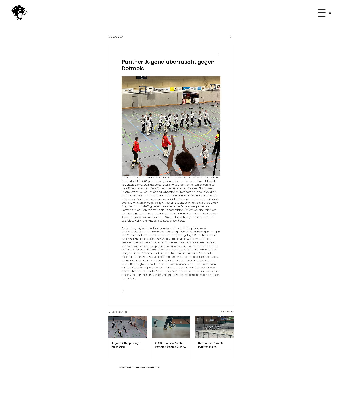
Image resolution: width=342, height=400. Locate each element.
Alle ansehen (227, 311)
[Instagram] (330, 12)
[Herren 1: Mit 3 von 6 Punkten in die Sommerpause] (214, 327)
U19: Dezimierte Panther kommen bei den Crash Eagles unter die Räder (170, 344)
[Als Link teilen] (123, 291)
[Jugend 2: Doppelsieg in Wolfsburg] (127, 327)
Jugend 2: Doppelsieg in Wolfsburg (126, 344)
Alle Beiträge (115, 36)
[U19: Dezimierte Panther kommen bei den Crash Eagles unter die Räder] (171, 327)
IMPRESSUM (154, 367)
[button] (322, 13)
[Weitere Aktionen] (218, 54)
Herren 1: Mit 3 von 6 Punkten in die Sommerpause (210, 344)
